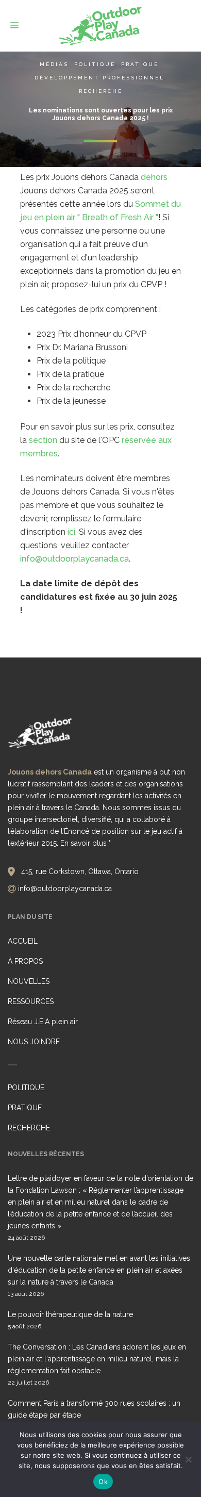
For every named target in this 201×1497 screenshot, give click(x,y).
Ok (103, 1481)
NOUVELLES (28, 981)
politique (94, 64)
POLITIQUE (26, 1087)
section (43, 440)
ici (71, 532)
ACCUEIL (23, 941)
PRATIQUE (25, 1108)
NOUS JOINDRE (34, 1042)
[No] (188, 1459)
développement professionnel (99, 77)
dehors (154, 177)
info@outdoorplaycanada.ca (74, 559)
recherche (101, 91)
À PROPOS (25, 961)
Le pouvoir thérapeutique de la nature (70, 1314)
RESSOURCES (31, 1001)
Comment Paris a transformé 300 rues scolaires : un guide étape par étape (94, 1409)
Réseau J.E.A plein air (43, 1021)
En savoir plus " (85, 843)
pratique (140, 64)
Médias (54, 64)
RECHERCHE (29, 1128)
